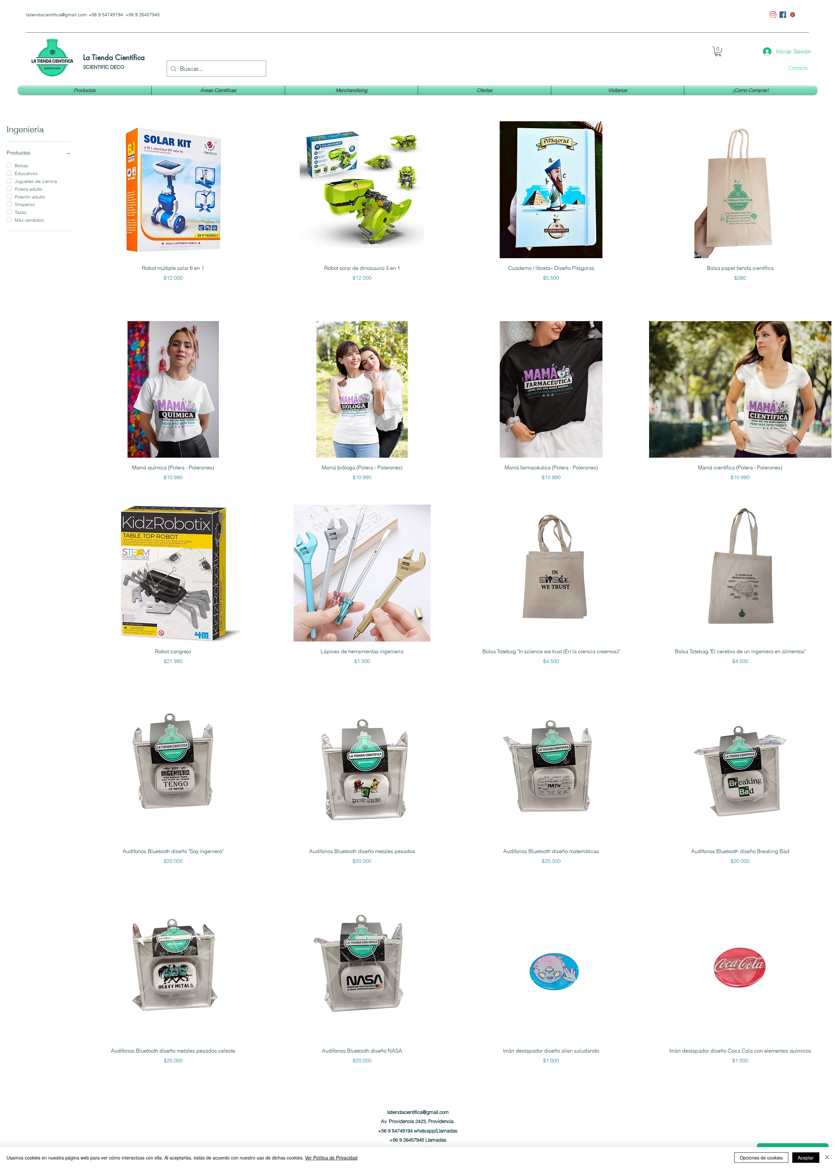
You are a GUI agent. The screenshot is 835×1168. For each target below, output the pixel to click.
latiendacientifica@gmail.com (56, 15)
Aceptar (806, 1157)
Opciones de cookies (761, 1157)
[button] (718, 51)
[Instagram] (773, 14)
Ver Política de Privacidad (331, 1157)
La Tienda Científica (114, 57)
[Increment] (826, 291)
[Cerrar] (827, 1157)
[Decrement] (654, 291)
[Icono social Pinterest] (792, 14)
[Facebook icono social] (783, 14)
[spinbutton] (740, 291)
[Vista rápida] (173, 189)
